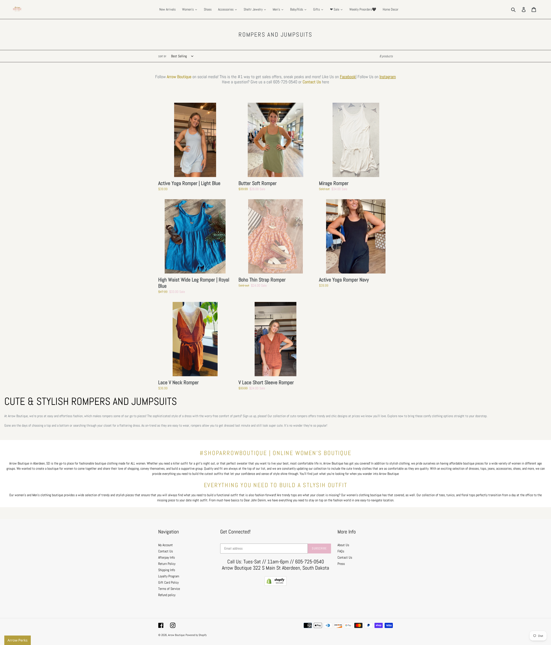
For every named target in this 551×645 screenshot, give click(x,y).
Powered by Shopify (196, 635)
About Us (343, 545)
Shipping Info (166, 570)
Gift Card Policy (168, 582)
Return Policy (166, 563)
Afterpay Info (166, 557)
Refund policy (166, 595)
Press (341, 563)
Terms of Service (169, 588)
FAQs (340, 551)
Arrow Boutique (176, 635)
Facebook (348, 76)
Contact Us (312, 82)
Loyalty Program (168, 576)
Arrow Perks (18, 640)
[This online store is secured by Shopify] (275, 584)
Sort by (162, 56)
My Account (165, 545)
